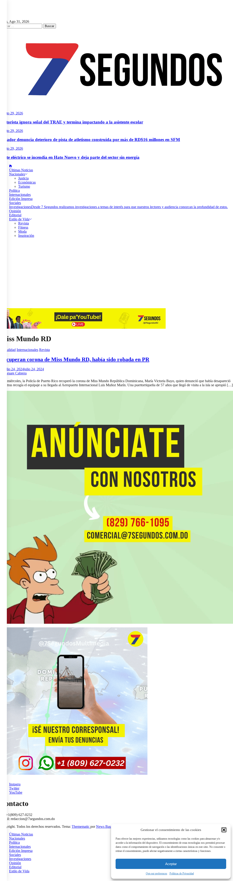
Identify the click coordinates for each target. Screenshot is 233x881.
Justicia (23, 178)
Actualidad (8, 350)
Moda (22, 231)
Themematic (81, 826)
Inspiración (26, 235)
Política (14, 190)
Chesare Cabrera (15, 373)
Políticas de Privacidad (182, 873)
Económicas (27, 182)
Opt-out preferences (156, 873)
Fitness (23, 227)
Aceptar (171, 864)
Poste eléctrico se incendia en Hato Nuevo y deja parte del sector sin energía (69, 157)
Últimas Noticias (21, 170)
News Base (104, 826)
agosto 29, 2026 (11, 113)
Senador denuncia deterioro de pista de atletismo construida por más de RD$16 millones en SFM (90, 139)
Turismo (24, 186)
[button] (224, 830)
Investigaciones (118, 207)
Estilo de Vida (19, 219)
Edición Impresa (21, 199)
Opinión (15, 211)
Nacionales (17, 174)
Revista (23, 223)
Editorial (15, 215)
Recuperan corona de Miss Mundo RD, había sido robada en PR (74, 359)
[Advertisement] (116, 274)
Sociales (15, 203)
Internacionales (20, 195)
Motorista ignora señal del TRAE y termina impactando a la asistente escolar (71, 122)
